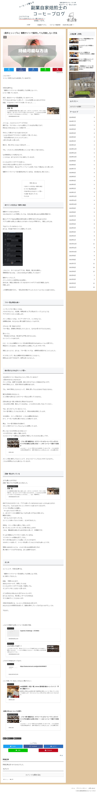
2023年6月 (82, 172)
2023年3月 (82, 184)
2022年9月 (82, 208)
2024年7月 (82, 121)
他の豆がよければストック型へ (33, 191)
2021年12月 (82, 244)
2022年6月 (82, 220)
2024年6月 (82, 125)
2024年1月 (82, 145)
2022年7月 (82, 216)
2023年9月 (82, 161)
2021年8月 (82, 259)
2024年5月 (82, 129)
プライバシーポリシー (81, 788)
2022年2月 (82, 236)
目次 (31, 183)
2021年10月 (82, 251)
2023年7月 (82, 168)
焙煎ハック (10, 738)
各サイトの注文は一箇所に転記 (33, 186)
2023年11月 (82, 153)
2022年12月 (82, 196)
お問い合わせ (92, 788)
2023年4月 (82, 180)
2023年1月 (82, 192)
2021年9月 (82, 255)
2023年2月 (82, 188)
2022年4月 (82, 228)
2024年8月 (82, 117)
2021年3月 (82, 279)
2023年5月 (82, 176)
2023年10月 (82, 157)
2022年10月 (82, 204)
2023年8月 (82, 164)
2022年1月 (82, 240)
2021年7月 (82, 263)
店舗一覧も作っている (31, 193)
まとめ (27, 196)
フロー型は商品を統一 (31, 189)
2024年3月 (82, 137)
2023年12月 (82, 149)
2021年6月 (82, 267)
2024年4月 (82, 133)
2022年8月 (82, 212)
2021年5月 (82, 271)
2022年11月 (82, 200)
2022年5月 (82, 224)
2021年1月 (82, 287)
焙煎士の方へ (18, 738)
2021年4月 (82, 275)
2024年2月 (82, 141)
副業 (5, 738)
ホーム (73, 788)
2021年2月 (82, 283)
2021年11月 (82, 247)
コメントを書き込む (33, 775)
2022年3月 (82, 232)
